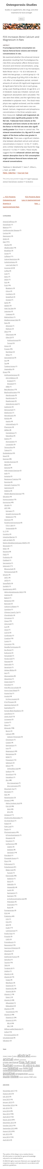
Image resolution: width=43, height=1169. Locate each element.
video (35, 1077)
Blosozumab (8, 569)
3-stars (5, 1056)
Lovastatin (9, 444)
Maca (6, 725)
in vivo (36, 1065)
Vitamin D (7, 1000)
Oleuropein (10, 334)
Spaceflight (7, 583)
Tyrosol (9, 343)
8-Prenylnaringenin (12, 835)
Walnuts (9, 329)
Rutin (9, 907)
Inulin (8, 928)
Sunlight (6, 586)
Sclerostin (6, 566)
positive (20, 182)
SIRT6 (6, 580)
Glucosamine (8, 676)
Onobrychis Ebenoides (12, 818)
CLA (5, 627)
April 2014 (6, 1117)
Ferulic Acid (8, 659)
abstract (35, 179)
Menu (21, 19)
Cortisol (5, 233)
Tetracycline (8, 447)
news (20, 1068)
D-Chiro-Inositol (11, 699)
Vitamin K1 (9, 1017)
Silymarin (7, 954)
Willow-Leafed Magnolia (12, 1029)
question (31, 1074)
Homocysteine (8, 499)
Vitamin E (7, 1009)
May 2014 (6, 1114)
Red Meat (9, 352)
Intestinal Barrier (9, 537)
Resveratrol (8, 945)
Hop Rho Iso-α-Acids (11, 687)
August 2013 (7, 1131)
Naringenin (11, 893)
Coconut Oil (8, 268)
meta (5, 1068)
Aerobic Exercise (10, 462)
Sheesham (8, 951)
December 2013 (8, 1122)
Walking (7, 491)
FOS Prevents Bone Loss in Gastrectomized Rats (31, 200)
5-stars (14, 1056)
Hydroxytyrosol (12, 340)
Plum (6, 861)
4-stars (10, 1056)
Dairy (6, 277)
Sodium (8, 771)
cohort (16, 1059)
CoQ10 (6, 632)
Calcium (8, 734)
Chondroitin (8, 615)
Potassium (9, 760)
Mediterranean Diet (11, 320)
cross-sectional (11, 1062)
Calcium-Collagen (10, 606)
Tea (5, 363)
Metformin (8, 413)
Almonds (9, 326)
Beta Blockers (9, 389)
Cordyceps (8, 635)
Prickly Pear (8, 933)
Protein (7, 349)
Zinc (7, 780)
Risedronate (10, 401)
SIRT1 (6, 577)
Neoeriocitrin (9, 797)
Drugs (5, 372)
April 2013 (6, 1140)
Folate (8, 980)
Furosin (10, 873)
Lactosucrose (10, 931)
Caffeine (7, 256)
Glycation (6, 496)
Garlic (6, 303)
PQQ (6, 913)
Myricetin (7, 792)
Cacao (6, 253)
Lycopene (7, 719)
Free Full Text (23, 173)
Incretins (6, 534)
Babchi (6, 598)
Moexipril (10, 384)
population (28, 1070)
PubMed (6, 560)
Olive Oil (9, 337)
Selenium (9, 763)
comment (22, 1059)
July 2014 (6, 1108)
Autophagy (7, 224)
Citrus (8, 291)
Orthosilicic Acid (12, 768)
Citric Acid (7, 624)
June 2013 (6, 1137)
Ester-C (8, 997)
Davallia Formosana (11, 647)
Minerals (7, 728)
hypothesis (18, 1065)
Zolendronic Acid (12, 404)
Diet (4, 242)
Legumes (7, 311)
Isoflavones (10, 844)
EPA (8, 812)
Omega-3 (7, 800)
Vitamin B (7, 977)
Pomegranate (9, 910)
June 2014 (6, 1111)
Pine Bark (7, 855)
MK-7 (9, 1026)
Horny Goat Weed (10, 690)
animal (5, 182)
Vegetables (8, 369)
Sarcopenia (7, 563)
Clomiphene (10, 433)
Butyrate (7, 604)
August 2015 (7, 1094)
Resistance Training (11, 479)
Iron (7, 748)
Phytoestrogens (10, 832)
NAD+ (5, 549)
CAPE (7, 939)
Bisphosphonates (10, 392)
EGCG (9, 881)
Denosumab (8, 410)
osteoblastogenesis (12, 1070)
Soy (5, 360)
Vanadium (9, 777)
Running (7, 482)
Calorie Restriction (10, 259)
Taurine (7, 962)
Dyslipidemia (7, 453)
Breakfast (7, 250)
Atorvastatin (10, 441)
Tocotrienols (10, 1012)
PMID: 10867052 (9, 173)
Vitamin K (7, 1014)
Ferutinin (9, 841)
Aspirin (8, 421)
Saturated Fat (9, 358)
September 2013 (8, 1128)
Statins (6, 439)
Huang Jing (8, 693)
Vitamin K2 (9, 1020)
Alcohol (7, 245)
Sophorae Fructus (10, 957)
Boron (8, 731)
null (30, 1068)
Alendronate (10, 395)
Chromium (9, 740)
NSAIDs (7, 418)
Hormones (7, 502)
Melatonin (9, 517)
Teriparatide (10, 528)
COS (7, 919)
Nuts (6, 323)
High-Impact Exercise (11, 470)
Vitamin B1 (9, 986)
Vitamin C (7, 994)
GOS (7, 925)
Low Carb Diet (11, 265)
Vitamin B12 (10, 988)
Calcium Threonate (14, 737)
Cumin (6, 641)
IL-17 (4, 531)
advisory (33, 1056)
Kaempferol (8, 708)
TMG (6, 965)
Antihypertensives (10, 375)
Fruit (6, 285)
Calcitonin (7, 407)
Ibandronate (10, 398)
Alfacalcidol (10, 1003)
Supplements (7, 589)
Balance (5, 227)
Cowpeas (9, 314)
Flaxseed (7, 661)
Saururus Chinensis (11, 948)
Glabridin (10, 884)
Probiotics (6, 557)
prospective (21, 1073)
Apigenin (10, 878)
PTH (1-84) (9, 525)
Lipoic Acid (8, 716)
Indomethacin (11, 424)
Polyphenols (8, 867)
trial (31, 1076)
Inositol (7, 696)
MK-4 (9, 1023)
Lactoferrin (8, 713)
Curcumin (7, 644)
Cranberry (9, 294)
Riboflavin (9, 983)
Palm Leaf (7, 826)
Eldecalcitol (10, 1006)
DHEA (5, 239)
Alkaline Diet (8, 248)
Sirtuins (5, 575)
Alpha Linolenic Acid (13, 803)
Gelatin (6, 305)
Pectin (6, 829)
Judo (6, 473)
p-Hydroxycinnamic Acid (15, 899)
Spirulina (7, 959)
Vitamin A (7, 974)
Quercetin (10, 904)
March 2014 (7, 1120)
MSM (7, 757)
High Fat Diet (8, 308)
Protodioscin (8, 942)
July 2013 (6, 1134)
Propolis (7, 936)
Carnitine (7, 609)
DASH (6, 279)
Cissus (6, 621)
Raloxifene (9, 436)
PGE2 (5, 554)
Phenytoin (8, 427)
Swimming (8, 488)
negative (13, 1068)
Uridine (6, 971)
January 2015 (7, 1102)
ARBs (7, 386)
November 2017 (8, 1091)
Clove (6, 630)
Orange (8, 300)
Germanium (10, 745)
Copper (8, 742)
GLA (5, 673)
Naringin (10, 896)
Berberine (7, 601)
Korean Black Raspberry (12, 711)
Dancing (7, 468)
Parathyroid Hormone (12, 522)
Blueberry (9, 288)
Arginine (7, 595)
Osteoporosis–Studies (21, 5)
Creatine (7, 638)
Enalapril (10, 381)
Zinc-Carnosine (12, 786)
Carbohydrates (9, 262)
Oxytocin (7, 520)
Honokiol (7, 685)
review (14, 1076)
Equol (5, 456)
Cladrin (9, 847)
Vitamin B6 (9, 991)
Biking (6, 465)
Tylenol (6, 450)
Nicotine (6, 551)
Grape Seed (8, 682)
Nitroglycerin (8, 415)
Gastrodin (7, 664)
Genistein (10, 852)
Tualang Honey (9, 366)
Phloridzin (10, 902)
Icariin (9, 890)
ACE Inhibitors (11, 378)
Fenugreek (8, 656)
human (8, 1065)
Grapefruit (9, 297)
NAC (5, 795)
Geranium (7, 667)
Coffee (6, 271)
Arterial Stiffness (8, 222)
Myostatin (6, 546)
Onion (6, 346)
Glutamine (8, 679)
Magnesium (10, 751)
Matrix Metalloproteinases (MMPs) (15, 543)
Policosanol (8, 864)
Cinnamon (8, 618)
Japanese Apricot (10, 705)
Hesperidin (11, 887)
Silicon (8, 766)
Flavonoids (9, 876)
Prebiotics (7, 916)
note (25, 1068)
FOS (21, 179)
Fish (5, 282)
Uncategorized (8, 1038)
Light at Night (8, 540)
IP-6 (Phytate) (9, 702)
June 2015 (6, 1099)
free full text (12, 182)
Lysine (6, 722)
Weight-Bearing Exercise (12, 494)
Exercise (6, 459)
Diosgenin (9, 838)
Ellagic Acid (9, 870)
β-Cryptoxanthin (10, 1035)
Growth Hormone (12, 514)
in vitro (27, 1065)
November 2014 (8, 1105)
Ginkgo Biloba (9, 670)
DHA (8, 809)
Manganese (10, 754)
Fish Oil (8, 806)
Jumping (7, 476)
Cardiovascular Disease (11, 230)
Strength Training (10, 485)
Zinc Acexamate (12, 783)
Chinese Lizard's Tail (11, 612)
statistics (26, 1077)
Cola (5, 274)
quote (6, 1076)
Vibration (6, 1040)
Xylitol (6, 1032)
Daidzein (10, 850)
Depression (7, 236)
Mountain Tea (9, 789)
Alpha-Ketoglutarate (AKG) (13, 592)
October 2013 (7, 1125)
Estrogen (9, 511)
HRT (5, 508)
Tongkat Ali (8, 968)
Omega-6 (7, 815)
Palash (6, 823)
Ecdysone (7, 653)
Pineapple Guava (10, 858)
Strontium (9, 774)
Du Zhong (7, 650)
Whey (8, 355)
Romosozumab (9, 572)
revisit (21, 1077)
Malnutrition (8, 317)
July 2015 (6, 1096)
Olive (6, 332)
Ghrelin (6, 505)
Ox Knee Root (9, 821)
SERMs (6, 430)
